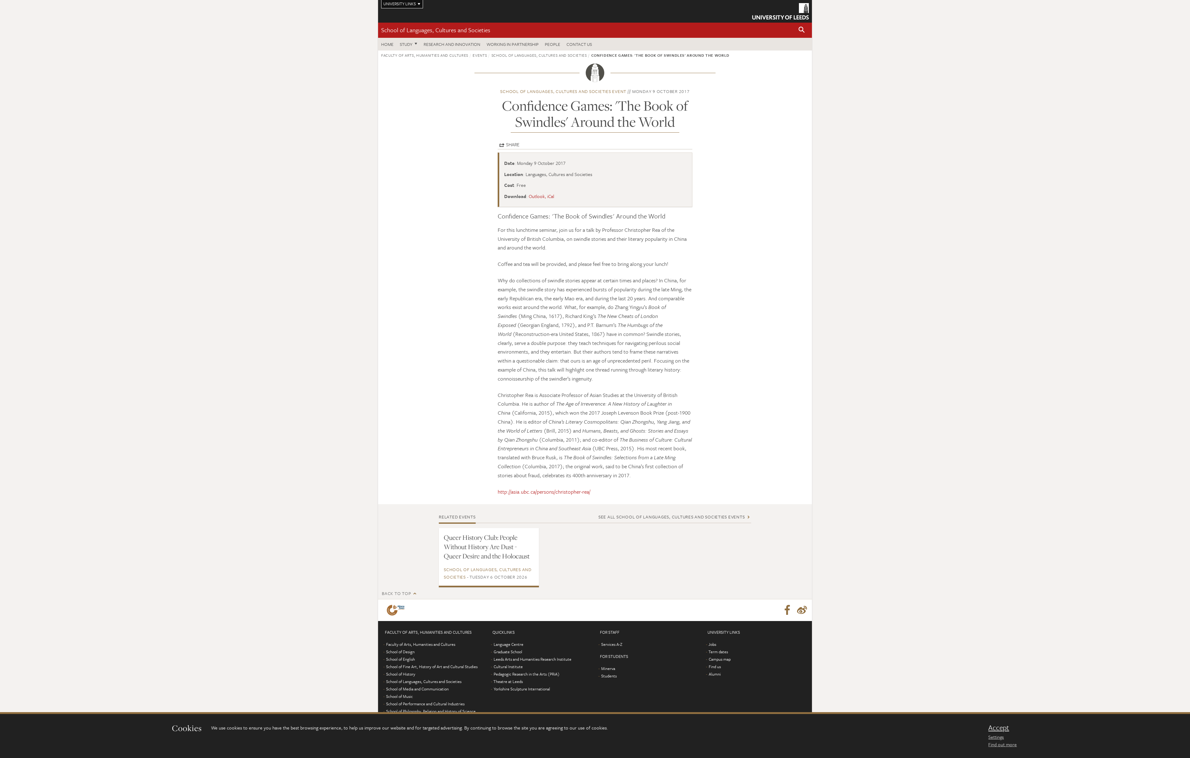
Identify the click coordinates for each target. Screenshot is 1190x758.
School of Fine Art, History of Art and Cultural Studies (432, 666)
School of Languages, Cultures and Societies (435, 30)
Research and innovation (452, 44)
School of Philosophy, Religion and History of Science (431, 711)
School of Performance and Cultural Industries (425, 704)
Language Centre (508, 644)
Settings (996, 737)
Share (512, 144)
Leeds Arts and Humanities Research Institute (532, 659)
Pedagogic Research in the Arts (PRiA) (527, 674)
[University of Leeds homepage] (780, 11)
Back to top (396, 593)
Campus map (720, 659)
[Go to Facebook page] (787, 610)
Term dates (718, 652)
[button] (802, 30)
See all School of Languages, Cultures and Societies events (671, 516)
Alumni (715, 674)
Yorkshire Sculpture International (522, 689)
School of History (400, 674)
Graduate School (508, 652)
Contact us (579, 44)
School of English (400, 659)
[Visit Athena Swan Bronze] (397, 610)
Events (480, 55)
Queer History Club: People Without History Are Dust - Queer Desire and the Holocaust (487, 547)
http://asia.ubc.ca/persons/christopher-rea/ (544, 492)
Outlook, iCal (541, 196)
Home (387, 44)
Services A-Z (611, 644)
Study (406, 44)
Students (609, 676)
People (552, 44)
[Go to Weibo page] (802, 610)
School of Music (399, 696)
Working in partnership (513, 44)
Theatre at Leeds (508, 681)
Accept (998, 727)
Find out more (1002, 744)
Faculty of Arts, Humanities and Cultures (424, 55)
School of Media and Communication (417, 689)
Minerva (608, 668)
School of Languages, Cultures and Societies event (563, 91)
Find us (715, 666)
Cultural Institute (508, 666)
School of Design (400, 652)
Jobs (712, 644)
